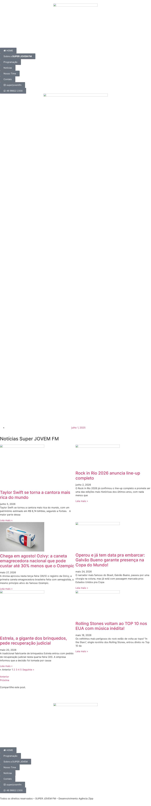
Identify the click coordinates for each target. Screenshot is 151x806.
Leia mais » (6, 520)
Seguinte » (28, 669)
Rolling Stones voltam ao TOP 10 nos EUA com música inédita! (111, 626)
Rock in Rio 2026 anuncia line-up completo (108, 476)
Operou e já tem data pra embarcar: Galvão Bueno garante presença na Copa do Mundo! (110, 560)
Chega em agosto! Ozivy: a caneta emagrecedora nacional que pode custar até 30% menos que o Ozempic (37, 560)
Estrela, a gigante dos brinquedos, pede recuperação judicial (33, 641)
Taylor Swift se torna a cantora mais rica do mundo (35, 495)
